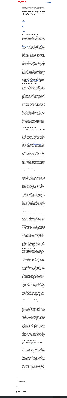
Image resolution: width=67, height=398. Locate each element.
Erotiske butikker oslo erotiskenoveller (37, 144)
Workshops (18, 380)
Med (22, 26)
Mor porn (23, 20)
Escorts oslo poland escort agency (37, 282)
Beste (23, 25)
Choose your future (47, 2)
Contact (17, 386)
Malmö (23, 27)
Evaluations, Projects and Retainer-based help (22, 382)
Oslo (22, 30)
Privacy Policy (18, 388)
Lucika (23, 22)
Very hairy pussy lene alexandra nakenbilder (33, 80)
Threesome (23, 31)
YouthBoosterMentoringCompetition (21, 381)
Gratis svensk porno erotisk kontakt (31, 143)
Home (17, 377)
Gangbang (23, 21)
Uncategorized (38, 8)
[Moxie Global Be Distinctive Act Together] (22, 2)
